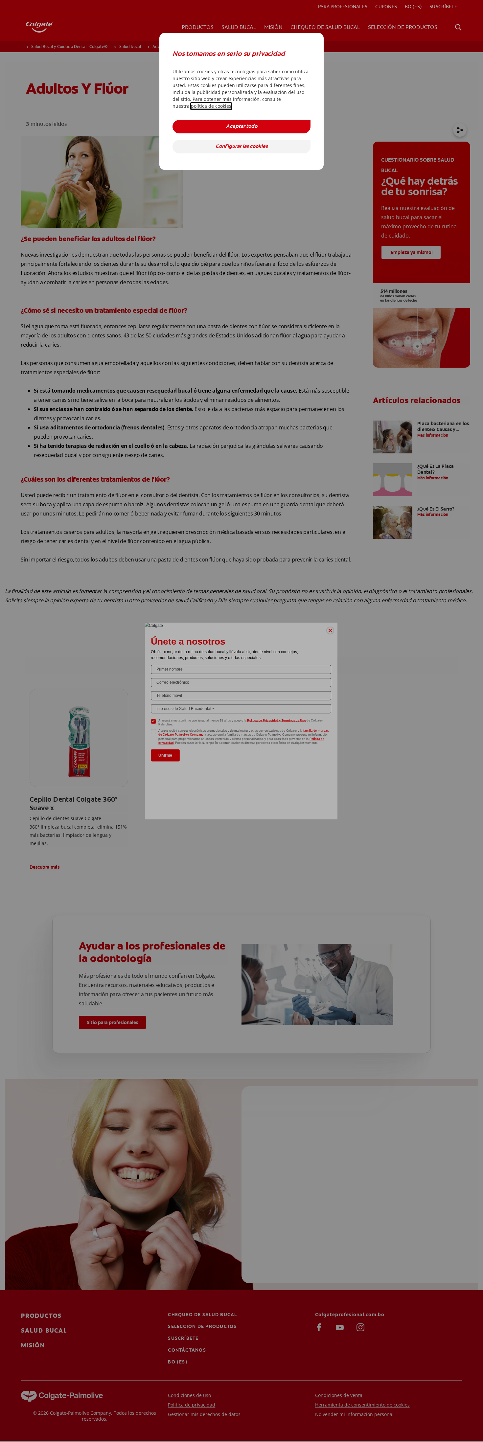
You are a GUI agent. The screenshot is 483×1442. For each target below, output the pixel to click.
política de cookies (211, 106)
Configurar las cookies (242, 146)
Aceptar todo (241, 126)
